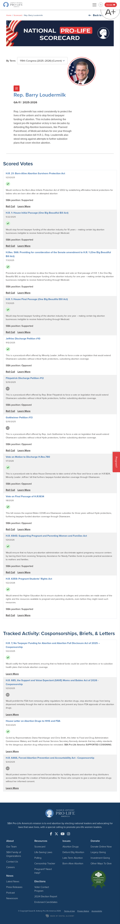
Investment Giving (100, 857)
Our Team (11, 846)
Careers (10, 867)
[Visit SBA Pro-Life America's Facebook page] (51, 834)
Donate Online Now (101, 846)
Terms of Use (69, 911)
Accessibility (97, 911)
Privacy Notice (83, 911)
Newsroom (12, 898)
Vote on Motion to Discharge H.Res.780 (28, 457)
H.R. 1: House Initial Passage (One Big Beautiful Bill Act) (37, 213)
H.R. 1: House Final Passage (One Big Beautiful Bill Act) (37, 299)
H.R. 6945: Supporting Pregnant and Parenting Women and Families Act (46, 536)
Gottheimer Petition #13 (19, 417)
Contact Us (12, 861)
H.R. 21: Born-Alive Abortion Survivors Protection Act (35, 173)
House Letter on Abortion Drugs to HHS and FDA (33, 721)
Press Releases (14, 887)
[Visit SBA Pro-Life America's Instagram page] (68, 834)
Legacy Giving (98, 852)
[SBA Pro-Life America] (13, 4)
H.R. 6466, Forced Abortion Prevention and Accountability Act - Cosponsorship (50, 758)
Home (8, 15)
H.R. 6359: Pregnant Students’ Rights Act (29, 579)
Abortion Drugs (70, 846)
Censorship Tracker (44, 863)
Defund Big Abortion (73, 852)
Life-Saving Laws (43, 852)
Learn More (24, 206)
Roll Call (10, 206)
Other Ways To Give (101, 863)
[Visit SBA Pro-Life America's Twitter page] (56, 834)
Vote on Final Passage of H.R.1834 (25, 496)
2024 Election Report (45, 896)
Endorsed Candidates (45, 902)
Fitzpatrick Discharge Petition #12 (25, 378)
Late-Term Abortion (72, 857)
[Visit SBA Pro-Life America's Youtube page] (63, 834)
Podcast (10, 892)
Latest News (12, 881)
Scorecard (18, 15)
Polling (37, 857)
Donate (109, 4)
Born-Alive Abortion (72, 863)
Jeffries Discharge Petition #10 (23, 338)
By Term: (11, 61)
